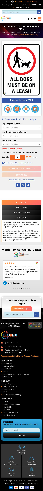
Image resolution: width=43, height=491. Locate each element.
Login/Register (9, 384)
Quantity (5, 157)
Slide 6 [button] (23, 288)
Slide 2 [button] (15, 288)
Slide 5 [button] (21, 288)
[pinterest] (13, 2)
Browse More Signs (21, 308)
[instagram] (8, 2)
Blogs (6, 371)
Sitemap (7, 410)
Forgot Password (10, 386)
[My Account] (29, 19)
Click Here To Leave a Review (27, 2)
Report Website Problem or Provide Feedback (20, 356)
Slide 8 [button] (27, 288)
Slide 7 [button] (25, 288)
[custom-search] (39, 12)
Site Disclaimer (9, 415)
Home (5, 32)
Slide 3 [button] (17, 288)
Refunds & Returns (11, 412)
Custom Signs (9, 366)
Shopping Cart (9, 389)
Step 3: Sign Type (9, 140)
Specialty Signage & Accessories (16, 374)
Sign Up (21, 435)
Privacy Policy (22, 484)
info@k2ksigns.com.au (22, 7)
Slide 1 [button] (13, 288)
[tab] (13, 288)
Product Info (21, 202)
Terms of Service (10, 484)
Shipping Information (12, 404)
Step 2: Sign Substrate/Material (15, 132)
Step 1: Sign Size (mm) (12, 123)
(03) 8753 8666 (35, 5)
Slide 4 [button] (19, 288)
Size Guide (21, 217)
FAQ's (6, 402)
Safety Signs (24, 32)
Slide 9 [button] (29, 288)
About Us (7, 369)
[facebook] (6, 2)
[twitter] (11, 2)
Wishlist (6, 392)
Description (21, 207)
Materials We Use (21, 212)
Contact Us (8, 377)
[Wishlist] (35, 19)
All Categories (14, 32)
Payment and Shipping (12, 394)
